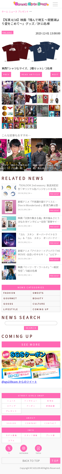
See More (30, 344)
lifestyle (10, 309)
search (31, 328)
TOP (55, 461)
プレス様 (50, 435)
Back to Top (31, 461)
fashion (9, 292)
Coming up (41, 309)
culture (39, 303)
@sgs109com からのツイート (19, 382)
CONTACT (50, 423)
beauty (38, 298)
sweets (38, 292)
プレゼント (11, 411)
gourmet (10, 298)
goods (8, 303)
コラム (11, 440)
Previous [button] (4, 154)
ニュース (11, 400)
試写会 (50, 400)
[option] (16, 154)
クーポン (31, 406)
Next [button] (57, 154)
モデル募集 (11, 435)
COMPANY (31, 423)
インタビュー (31, 400)
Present (7, 32)
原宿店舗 (50, 406)
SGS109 (11, 423)
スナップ (11, 406)
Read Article (31, 74)
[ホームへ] (31, 3)
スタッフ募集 (31, 435)
